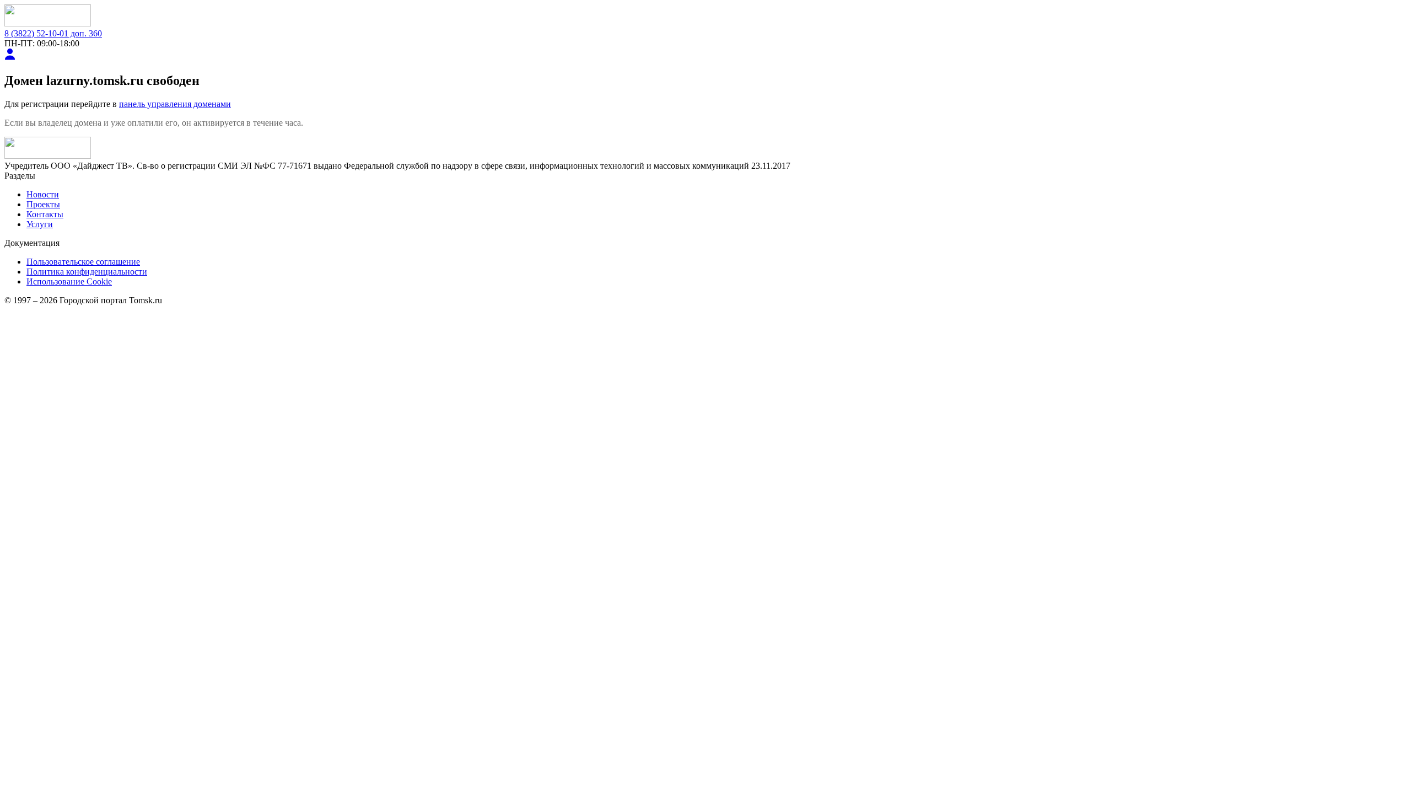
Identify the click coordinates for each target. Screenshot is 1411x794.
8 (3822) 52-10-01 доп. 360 (53, 33)
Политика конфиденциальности (86, 271)
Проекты (43, 204)
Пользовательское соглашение (83, 261)
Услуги (39, 224)
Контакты (44, 214)
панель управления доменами (175, 104)
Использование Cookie (69, 281)
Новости (42, 194)
